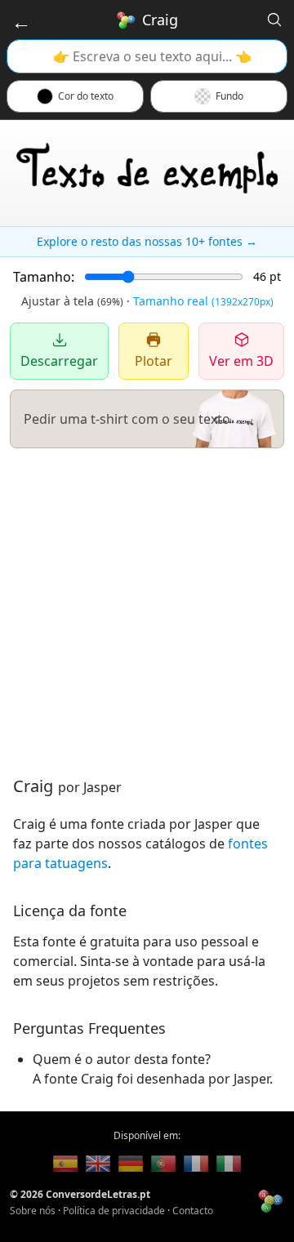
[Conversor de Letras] (65, 1164)
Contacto (192, 1211)
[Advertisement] (147, 612)
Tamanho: (43, 277)
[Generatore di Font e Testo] (229, 1164)
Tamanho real (203, 301)
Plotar (153, 361)
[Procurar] (274, 19)
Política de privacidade (114, 1211)
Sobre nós (33, 1211)
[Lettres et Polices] (196, 1164)
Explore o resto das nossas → (147, 241)
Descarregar (59, 361)
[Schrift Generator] (131, 1164)
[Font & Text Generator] (98, 1164)
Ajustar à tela (72, 301)
